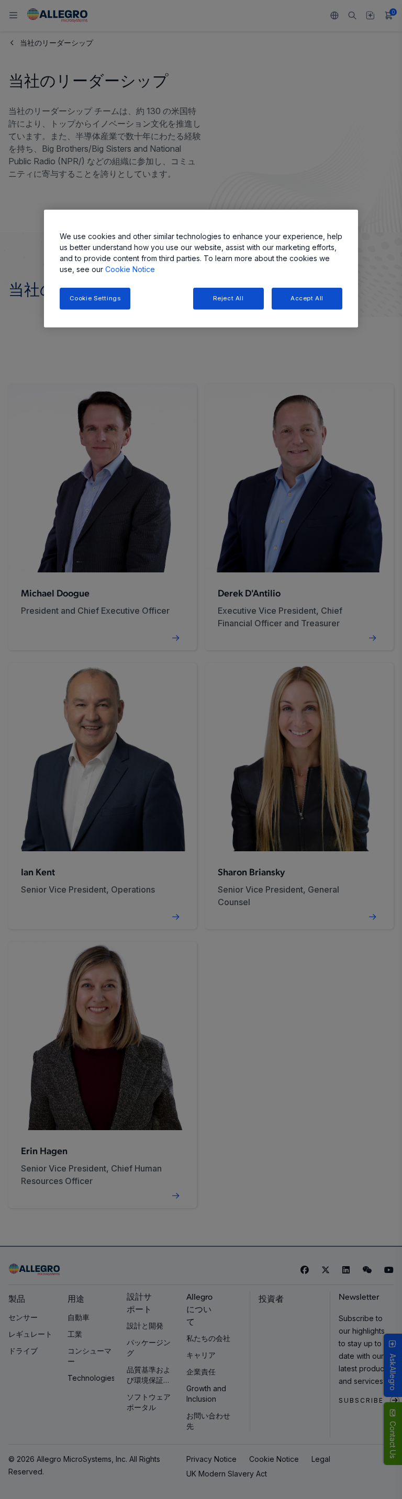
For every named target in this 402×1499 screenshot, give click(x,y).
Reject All (228, 298)
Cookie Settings (95, 298)
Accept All (307, 298)
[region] (201, 269)
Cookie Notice (130, 269)
